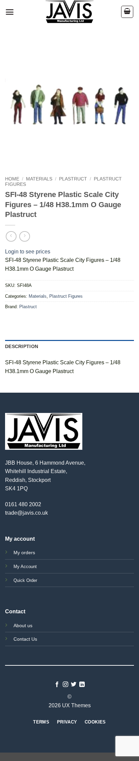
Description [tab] (21, 346)
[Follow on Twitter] (73, 685)
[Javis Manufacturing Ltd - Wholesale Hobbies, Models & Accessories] (69, 12)
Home (12, 178)
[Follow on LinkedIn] (82, 685)
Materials (39, 178)
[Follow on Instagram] (65, 685)
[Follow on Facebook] (57, 685)
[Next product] (11, 236)
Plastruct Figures (66, 296)
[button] (9, 12)
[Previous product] (24, 236)
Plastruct (73, 178)
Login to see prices (27, 251)
